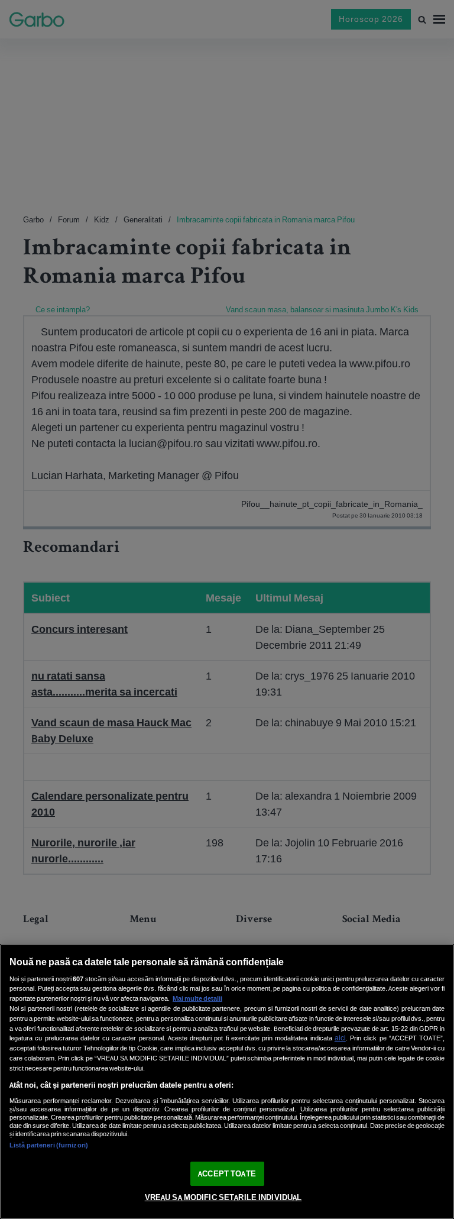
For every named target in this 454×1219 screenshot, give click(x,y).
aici (340, 1037)
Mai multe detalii (197, 998)
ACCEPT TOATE (227, 1174)
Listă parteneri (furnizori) (48, 1145)
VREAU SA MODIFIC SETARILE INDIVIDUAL (223, 1197)
